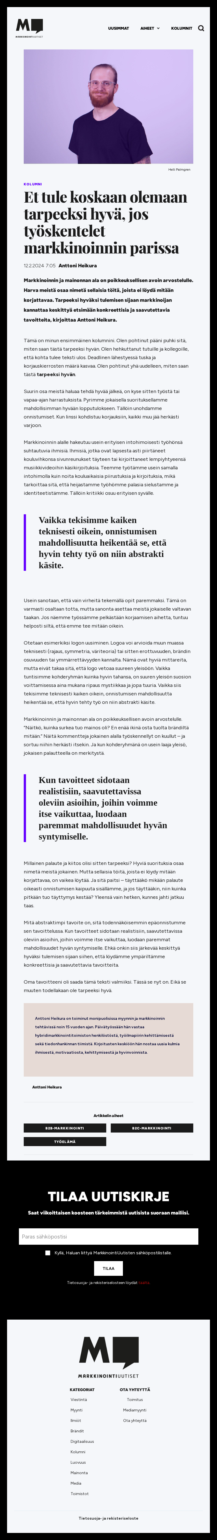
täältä (143, 1282)
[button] (150, 28)
